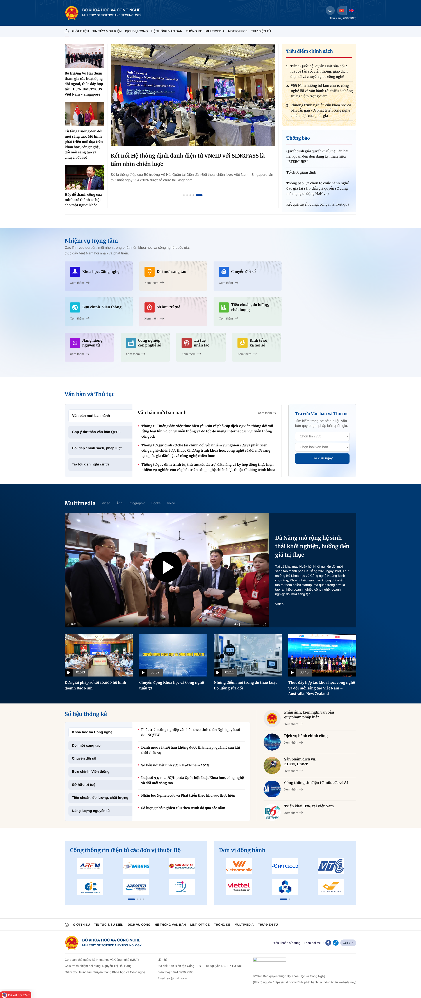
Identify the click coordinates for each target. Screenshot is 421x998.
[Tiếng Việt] (341, 10)
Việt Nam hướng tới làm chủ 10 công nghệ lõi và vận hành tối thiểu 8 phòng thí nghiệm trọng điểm (322, 73)
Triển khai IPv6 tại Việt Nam (309, 806)
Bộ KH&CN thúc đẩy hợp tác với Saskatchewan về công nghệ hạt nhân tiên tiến (321, 112)
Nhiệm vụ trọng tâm (91, 240)
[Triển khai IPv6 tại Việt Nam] (272, 812)
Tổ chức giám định (301, 155)
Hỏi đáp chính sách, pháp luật (97, 448)
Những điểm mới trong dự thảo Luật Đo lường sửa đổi (245, 685)
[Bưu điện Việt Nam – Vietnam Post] (330, 887)
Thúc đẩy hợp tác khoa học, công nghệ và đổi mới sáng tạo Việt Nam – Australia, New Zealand (321, 688)
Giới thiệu (80, 31)
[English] (351, 10)
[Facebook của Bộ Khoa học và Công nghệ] (328, 943)
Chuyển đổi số (84, 758)
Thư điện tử (268, 924)
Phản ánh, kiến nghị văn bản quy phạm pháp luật (309, 714)
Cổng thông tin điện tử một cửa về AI (316, 783)
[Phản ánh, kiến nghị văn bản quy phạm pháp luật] (272, 718)
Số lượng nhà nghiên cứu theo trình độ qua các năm (183, 808)
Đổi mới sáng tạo (86, 746)
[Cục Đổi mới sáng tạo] (181, 887)
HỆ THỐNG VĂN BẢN (166, 31)
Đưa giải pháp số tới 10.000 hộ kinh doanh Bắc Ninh (95, 685)
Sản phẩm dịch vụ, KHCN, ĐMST (300, 761)
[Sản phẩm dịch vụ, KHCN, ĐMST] (272, 765)
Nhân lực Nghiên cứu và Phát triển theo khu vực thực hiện (188, 796)
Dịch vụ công (136, 31)
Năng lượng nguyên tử (91, 811)
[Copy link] (336, 943)
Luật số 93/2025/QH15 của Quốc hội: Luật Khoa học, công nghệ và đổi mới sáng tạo (192, 780)
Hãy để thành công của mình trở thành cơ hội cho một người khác (83, 200)
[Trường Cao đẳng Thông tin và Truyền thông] (90, 887)
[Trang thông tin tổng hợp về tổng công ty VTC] (330, 866)
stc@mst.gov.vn (178, 978)
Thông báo (298, 138)
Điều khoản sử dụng (286, 943)
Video (106, 503)
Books (156, 503)
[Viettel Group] (239, 887)
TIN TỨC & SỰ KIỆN (107, 31)
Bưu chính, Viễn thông (90, 772)
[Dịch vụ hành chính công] (272, 742)
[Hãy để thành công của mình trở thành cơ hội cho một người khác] (84, 177)
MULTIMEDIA (215, 31)
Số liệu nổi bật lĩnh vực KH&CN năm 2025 (175, 765)
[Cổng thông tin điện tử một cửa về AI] (272, 788)
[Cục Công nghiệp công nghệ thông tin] (181, 866)
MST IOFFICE (238, 31)
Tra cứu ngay (322, 458)
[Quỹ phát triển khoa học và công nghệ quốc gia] (136, 887)
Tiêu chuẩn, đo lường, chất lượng (100, 798)
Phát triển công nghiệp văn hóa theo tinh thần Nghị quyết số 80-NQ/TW (190, 732)
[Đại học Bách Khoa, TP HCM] (285, 887)
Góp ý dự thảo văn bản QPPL (96, 432)
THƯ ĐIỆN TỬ (261, 31)
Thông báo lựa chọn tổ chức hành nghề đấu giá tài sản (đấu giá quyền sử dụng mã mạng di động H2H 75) (317, 171)
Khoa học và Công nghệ (92, 732)
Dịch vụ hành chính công (306, 736)
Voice (171, 503)
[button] (131, 899)
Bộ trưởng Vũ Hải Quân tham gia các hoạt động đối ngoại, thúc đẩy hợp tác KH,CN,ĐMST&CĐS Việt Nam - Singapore (84, 84)
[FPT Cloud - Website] (285, 866)
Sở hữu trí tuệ (83, 785)
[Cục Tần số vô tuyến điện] (90, 866)
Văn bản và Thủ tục (89, 394)
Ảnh (120, 503)
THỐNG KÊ (194, 31)
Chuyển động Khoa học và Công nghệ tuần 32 (171, 685)
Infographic (137, 503)
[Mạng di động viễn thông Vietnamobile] (239, 866)
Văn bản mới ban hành (91, 416)
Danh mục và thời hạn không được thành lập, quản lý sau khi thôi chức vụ (190, 750)
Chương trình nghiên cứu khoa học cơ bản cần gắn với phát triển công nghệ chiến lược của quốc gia (321, 92)
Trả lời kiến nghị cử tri (90, 464)
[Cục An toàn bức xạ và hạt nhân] (136, 866)
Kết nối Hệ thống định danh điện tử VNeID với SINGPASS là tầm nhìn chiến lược (188, 159)
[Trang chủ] (67, 31)
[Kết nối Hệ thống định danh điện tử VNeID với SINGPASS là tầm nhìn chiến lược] (193, 95)
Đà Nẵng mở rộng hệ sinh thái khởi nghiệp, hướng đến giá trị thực (312, 546)
